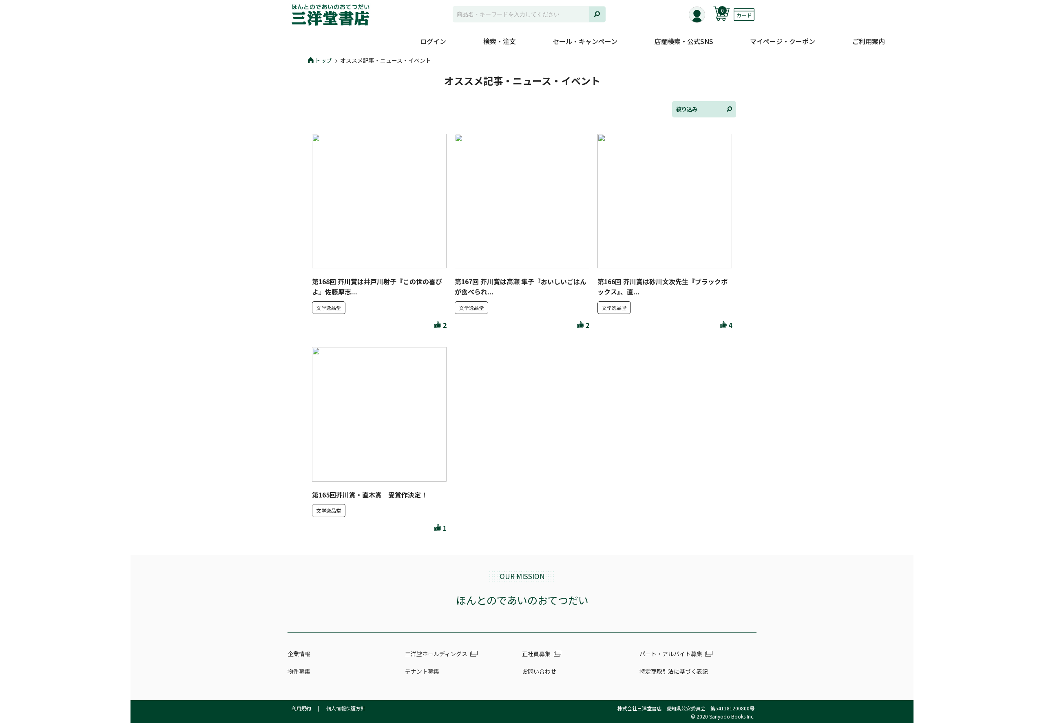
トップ (323, 60)
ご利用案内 (868, 41)
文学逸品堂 (328, 307)
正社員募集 (536, 654)
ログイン (433, 41)
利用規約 (301, 708)
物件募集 (299, 671)
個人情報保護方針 (345, 708)
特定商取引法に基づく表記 (673, 671)
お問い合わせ (539, 671)
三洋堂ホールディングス (436, 654)
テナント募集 (422, 671)
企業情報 (299, 654)
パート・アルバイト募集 (670, 654)
